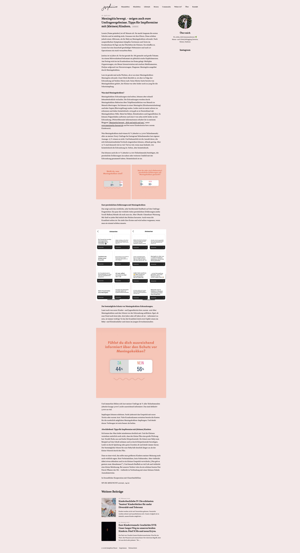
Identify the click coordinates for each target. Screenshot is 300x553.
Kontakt (195, 7)
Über (187, 7)
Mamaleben (125, 7)
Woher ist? (178, 7)
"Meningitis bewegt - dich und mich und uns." (126, 122)
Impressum (123, 548)
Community (166, 7)
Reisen (156, 7)
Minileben (136, 7)
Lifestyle (147, 7)
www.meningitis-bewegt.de (112, 125)
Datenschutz (132, 548)
